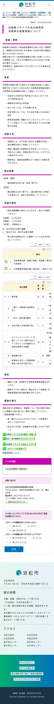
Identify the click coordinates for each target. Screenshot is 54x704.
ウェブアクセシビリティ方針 (27, 679)
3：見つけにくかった (18, 542)
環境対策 (33, 12)
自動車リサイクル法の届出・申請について (32, 15)
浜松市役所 (9, 635)
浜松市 (27, 5)
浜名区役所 (9, 638)
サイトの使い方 (27, 668)
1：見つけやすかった (18, 538)
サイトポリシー (27, 662)
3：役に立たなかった (18, 530)
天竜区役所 (32, 638)
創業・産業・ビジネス (20, 12)
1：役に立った (15, 526)
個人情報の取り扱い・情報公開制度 (27, 673)
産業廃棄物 (42, 12)
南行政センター (11, 645)
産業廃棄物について (11, 453)
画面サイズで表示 (44, 244)
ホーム (8, 12)
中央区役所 (32, 635)
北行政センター (34, 645)
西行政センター (34, 642)
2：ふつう (32, 526)
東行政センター (11, 642)
